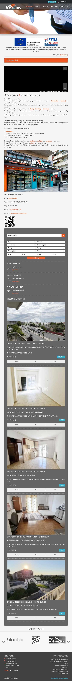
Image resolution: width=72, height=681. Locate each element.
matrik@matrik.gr (12, 198)
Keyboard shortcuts (42, 91)
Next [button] (68, 642)
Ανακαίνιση (54, 7)
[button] (21, 242)
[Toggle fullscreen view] (65, 68)
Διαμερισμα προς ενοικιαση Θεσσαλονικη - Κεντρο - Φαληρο (26, 409)
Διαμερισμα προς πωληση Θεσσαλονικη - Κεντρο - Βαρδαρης (26, 344)
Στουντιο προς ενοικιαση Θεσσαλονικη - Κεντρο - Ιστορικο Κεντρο (28, 537)
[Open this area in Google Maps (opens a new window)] (8, 91)
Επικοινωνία (64, 7)
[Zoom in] (65, 85)
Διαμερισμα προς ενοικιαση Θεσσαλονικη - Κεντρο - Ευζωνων (26, 602)
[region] (36, 79)
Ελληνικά (62, 2)
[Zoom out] (65, 88)
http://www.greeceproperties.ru (18, 213)
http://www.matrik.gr (15, 209)
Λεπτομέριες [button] (12, 357)
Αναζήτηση (36, 258)
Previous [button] (3, 642)
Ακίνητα (37, 7)
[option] (14, 640)
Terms (59, 91)
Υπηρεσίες (46, 7)
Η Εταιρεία (29, 7)
